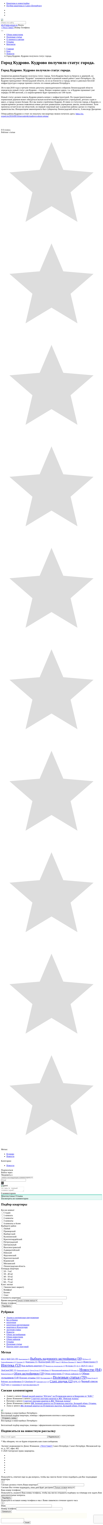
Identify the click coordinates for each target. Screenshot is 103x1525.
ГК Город (87, 1359)
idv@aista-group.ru (9, 25)
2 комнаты (8, 1218)
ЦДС (77, 1381)
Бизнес (7, 1292)
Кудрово (10, 1154)
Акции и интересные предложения (22, 1317)
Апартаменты (24, 1359)
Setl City (12, 1359)
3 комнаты (8, 1221)
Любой (7, 1228)
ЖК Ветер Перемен (68, 1362)
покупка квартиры (31, 1385)
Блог (8, 51)
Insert (27, 1523)
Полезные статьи (14, 37)
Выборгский (9, 1234)
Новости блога (7, 1374)
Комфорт (8, 1290)
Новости (10, 53)
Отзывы (10, 42)
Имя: (3, 1506)
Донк (58, 1362)
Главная (10, 49)
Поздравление (46, 1378)
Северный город (42, 1381)
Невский (8, 1253)
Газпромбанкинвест (8, 1362)
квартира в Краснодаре (17, 1327)
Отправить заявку (9, 1418)
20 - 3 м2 (8, 1271)
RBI (3, 1359)
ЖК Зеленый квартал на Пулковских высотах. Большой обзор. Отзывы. (64, 1403)
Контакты (10, 44)
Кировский (9, 1261)
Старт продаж (61, 1381)
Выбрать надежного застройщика (56, 1358)
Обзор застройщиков (15, 1334)
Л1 (78, 1366)
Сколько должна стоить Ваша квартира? (19, 1485)
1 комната (8, 1215)
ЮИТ (9, 1385)
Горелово (20, 1362)
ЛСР (84, 1366)
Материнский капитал (61, 1370)
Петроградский (11, 1242)
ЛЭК (90, 1366)
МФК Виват (46, 1370)
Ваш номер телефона (10, 1490)
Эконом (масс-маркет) (14, 1287)
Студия (7, 1213)
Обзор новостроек (14, 34)
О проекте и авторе (15, 39)
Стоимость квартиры (10, 1298)
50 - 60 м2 (8, 1279)
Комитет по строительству (55, 1366)
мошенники (17, 1385)
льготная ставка (13, 1330)
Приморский (10, 1231)
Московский (9, 1263)
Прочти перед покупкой (17, 1346)
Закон (80, 1362)
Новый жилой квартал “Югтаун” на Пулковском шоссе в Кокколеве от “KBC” (58, 1396)
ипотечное (11, 1322)
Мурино (75, 1370)
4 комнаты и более (12, 1223)
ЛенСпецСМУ (8, 1370)
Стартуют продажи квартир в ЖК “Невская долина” (55, 1398)
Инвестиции (90, 1362)
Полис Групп (92, 1378)
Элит (6, 1295)
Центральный (10, 1245)
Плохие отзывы (29, 1377)
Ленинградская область (14, 1266)
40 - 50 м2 (8, 1276)
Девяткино (31, 1362)
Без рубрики (12, 1320)
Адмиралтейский (12, 1250)
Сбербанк (30, 1381)
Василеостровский (12, 1247)
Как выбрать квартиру (33, 1366)
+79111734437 (7, 27)
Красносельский (11, 1258)
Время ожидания (8, 1300)
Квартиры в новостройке (18, 3)
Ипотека (11, 1365)
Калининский (10, 1236)
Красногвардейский (13, 1239)
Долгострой (46, 1361)
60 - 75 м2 (8, 1282)
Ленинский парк (23, 1370)
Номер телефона (8, 1303)
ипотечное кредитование (17, 1325)
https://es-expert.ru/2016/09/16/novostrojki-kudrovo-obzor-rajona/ (42, 115)
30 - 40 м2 (8, 1274)
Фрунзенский (10, 1255)
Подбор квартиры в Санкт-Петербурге (24, 6)
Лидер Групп (35, 1370)
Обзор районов (13, 1339)
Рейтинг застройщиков (12, 1381)
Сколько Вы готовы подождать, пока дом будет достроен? (27, 1487)
